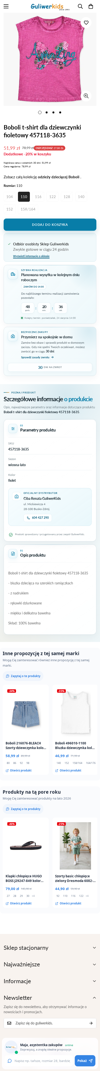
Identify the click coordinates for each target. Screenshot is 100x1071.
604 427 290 (40, 518)
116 (38, 196)
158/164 (28, 209)
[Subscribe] (91, 1023)
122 (52, 196)
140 (81, 196)
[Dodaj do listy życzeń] (86, 22)
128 (67, 196)
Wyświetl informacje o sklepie (31, 256)
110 (24, 196)
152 (9, 209)
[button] (90, 6)
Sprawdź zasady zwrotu (35, 357)
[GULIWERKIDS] (50, 6)
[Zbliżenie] (86, 95)
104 (9, 196)
